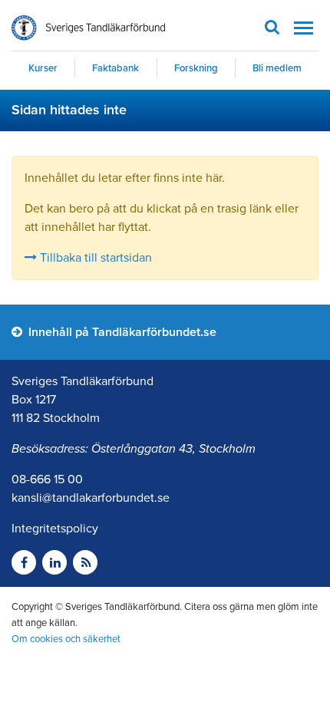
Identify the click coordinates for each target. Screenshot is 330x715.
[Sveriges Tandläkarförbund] (88, 28)
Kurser (43, 68)
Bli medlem (277, 68)
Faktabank (115, 68)
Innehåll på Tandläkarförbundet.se (120, 332)
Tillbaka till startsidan (94, 257)
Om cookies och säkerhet (66, 639)
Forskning (196, 68)
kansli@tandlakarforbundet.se (91, 498)
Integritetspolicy (55, 528)
